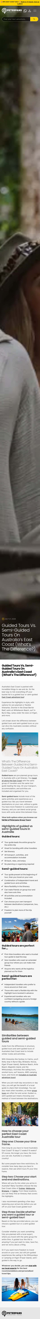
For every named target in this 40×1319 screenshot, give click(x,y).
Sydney (22, 1188)
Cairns (15, 1191)
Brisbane (5, 1191)
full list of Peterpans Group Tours (16, 820)
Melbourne (30, 1188)
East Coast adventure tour (13, 697)
